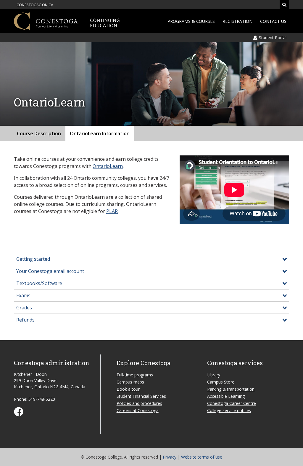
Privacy (169, 457)
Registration (237, 21)
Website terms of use (201, 457)
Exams (23, 295)
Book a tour (128, 389)
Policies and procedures (139, 403)
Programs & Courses (191, 21)
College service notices (229, 410)
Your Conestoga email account (50, 271)
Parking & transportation (230, 389)
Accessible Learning (226, 396)
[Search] (284, 4)
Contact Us (273, 21)
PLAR (112, 211)
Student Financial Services (141, 396)
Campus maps (130, 382)
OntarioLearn (108, 166)
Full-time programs (135, 375)
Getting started (33, 259)
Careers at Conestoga (138, 410)
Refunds (25, 320)
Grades (24, 307)
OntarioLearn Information (100, 133)
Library (213, 375)
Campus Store (220, 382)
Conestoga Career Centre (231, 403)
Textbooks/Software (39, 283)
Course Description (39, 133)
